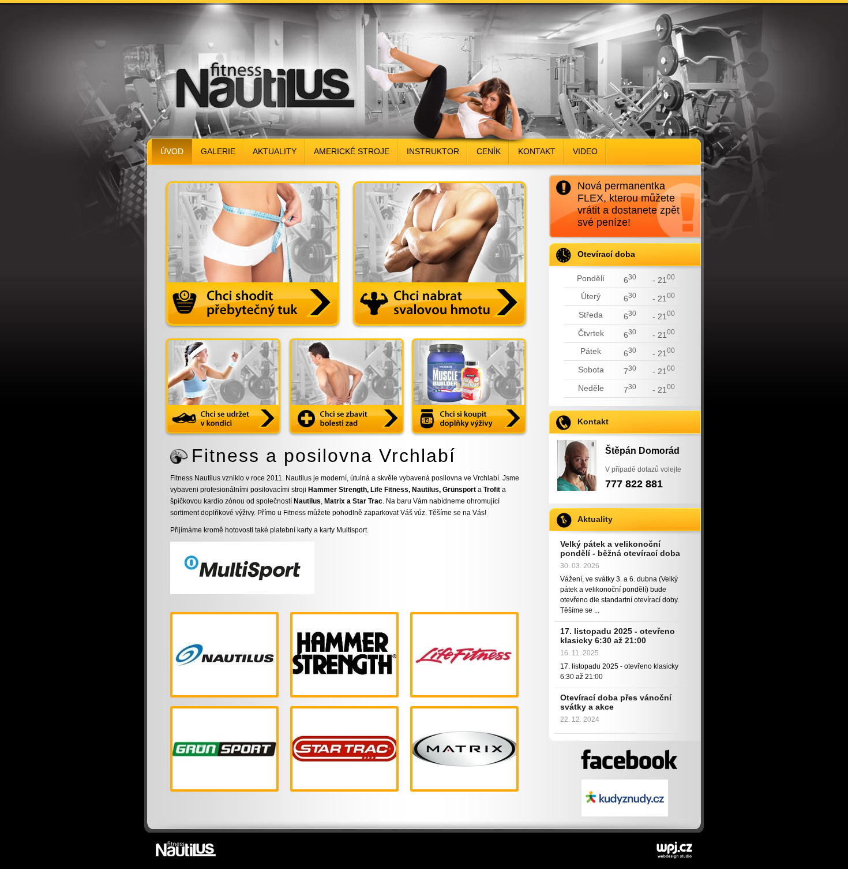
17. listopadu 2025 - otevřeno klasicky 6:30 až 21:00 (617, 635)
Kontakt (537, 151)
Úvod (171, 151)
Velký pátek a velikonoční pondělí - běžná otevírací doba (620, 548)
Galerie (218, 151)
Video (585, 151)
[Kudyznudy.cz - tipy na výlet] (625, 799)
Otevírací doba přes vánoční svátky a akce (615, 702)
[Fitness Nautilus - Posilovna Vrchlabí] (242, 66)
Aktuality (275, 151)
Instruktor (433, 151)
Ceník (488, 151)
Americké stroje (351, 151)
